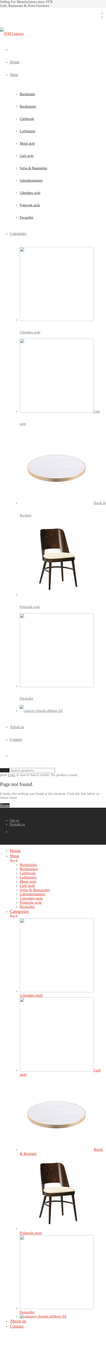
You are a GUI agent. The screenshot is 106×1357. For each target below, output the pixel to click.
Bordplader (27, 94)
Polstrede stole (30, 205)
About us (17, 727)
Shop (14, 75)
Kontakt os (17, 824)
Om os (14, 820)
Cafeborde (27, 119)
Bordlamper (28, 106)
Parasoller (27, 217)
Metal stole (27, 143)
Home (14, 62)
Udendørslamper (31, 180)
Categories (18, 233)
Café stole (27, 156)
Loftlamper (27, 131)
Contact (16, 739)
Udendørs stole (30, 193)
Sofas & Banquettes (33, 168)
